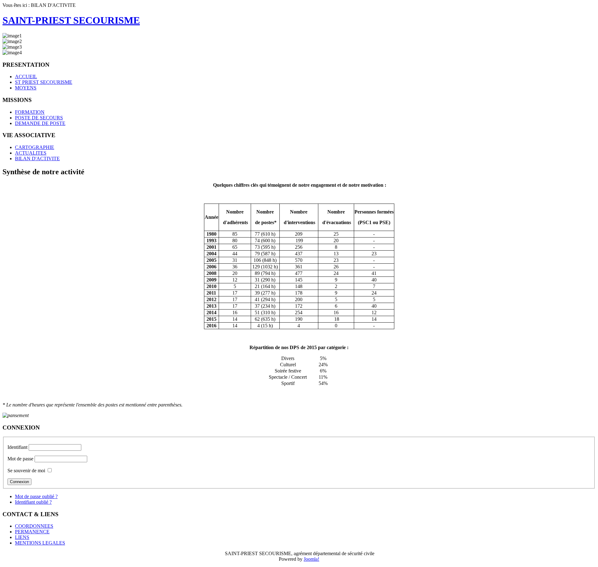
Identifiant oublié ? (33, 502)
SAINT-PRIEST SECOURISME (71, 20)
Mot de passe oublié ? (36, 496)
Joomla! (311, 559)
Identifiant (17, 447)
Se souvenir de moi (26, 470)
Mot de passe (20, 458)
